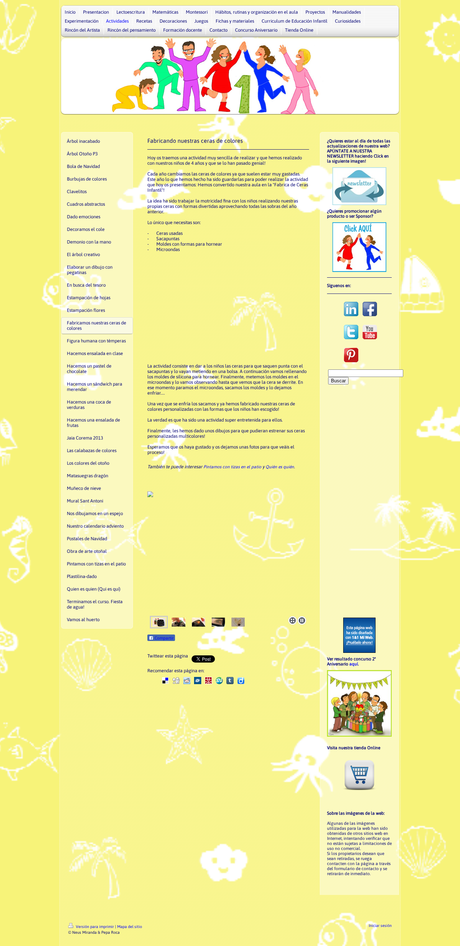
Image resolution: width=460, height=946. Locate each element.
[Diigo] (240, 680)
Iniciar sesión (380, 925)
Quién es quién (280, 466)
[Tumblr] (230, 680)
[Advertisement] (229, 307)
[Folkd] (197, 680)
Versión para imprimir (95, 926)
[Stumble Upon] (219, 680)
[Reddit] (186, 680)
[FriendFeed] (251, 680)
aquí (353, 664)
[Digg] (176, 680)
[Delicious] (165, 680)
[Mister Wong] (208, 680)
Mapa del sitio (129, 926)
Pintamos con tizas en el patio (232, 466)
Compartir (163, 638)
